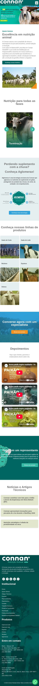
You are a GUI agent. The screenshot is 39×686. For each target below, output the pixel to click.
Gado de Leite (26, 240)
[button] (36, 2)
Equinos (24, 263)
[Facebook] (7, 579)
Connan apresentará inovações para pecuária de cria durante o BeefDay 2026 (19, 512)
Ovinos (4, 287)
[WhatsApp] (18, 579)
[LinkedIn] (14, 579)
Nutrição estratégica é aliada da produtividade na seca (16, 523)
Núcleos (4, 263)
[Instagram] (3, 579)
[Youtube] (11, 579)
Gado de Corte (7, 240)
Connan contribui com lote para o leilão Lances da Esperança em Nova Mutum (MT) (19, 500)
